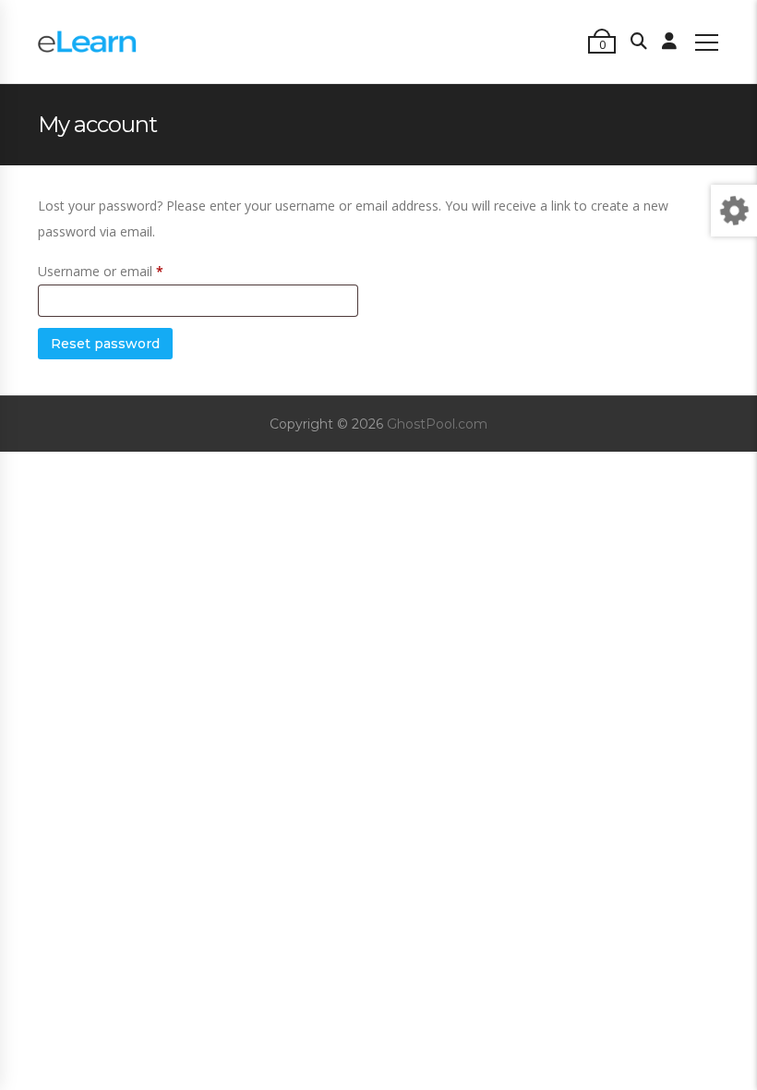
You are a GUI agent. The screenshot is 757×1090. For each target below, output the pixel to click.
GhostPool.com (437, 424)
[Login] (669, 41)
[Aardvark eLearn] (87, 41)
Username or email (100, 271)
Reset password (105, 343)
